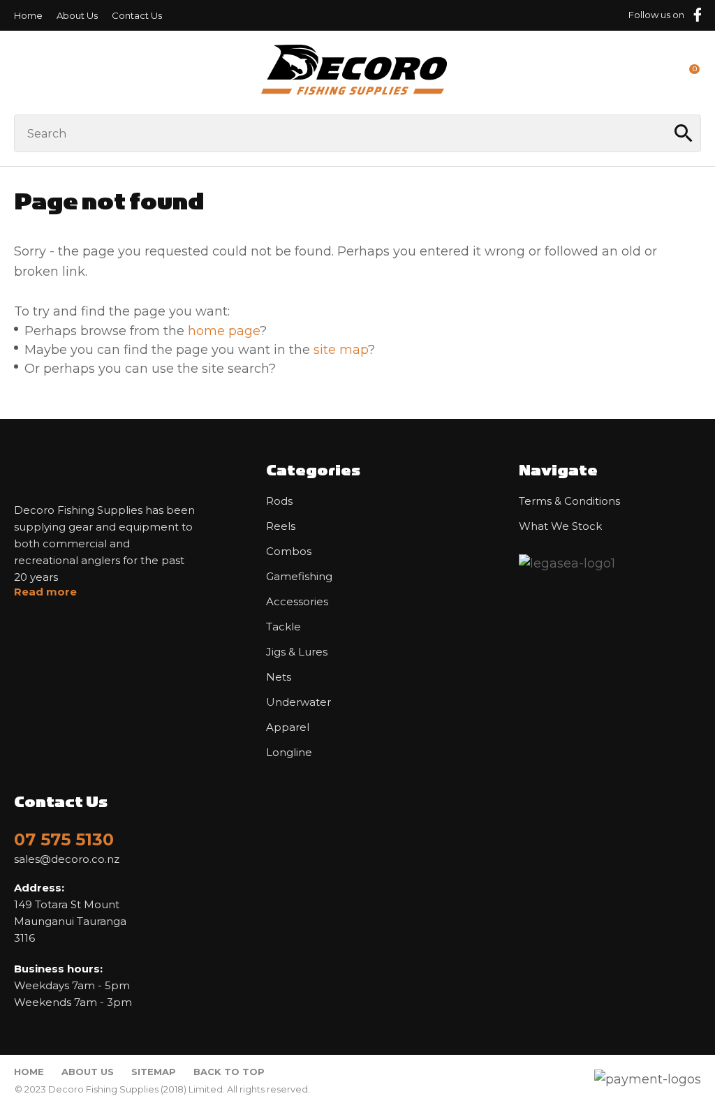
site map (341, 349)
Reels (280, 526)
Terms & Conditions (569, 501)
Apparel (287, 727)
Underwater (298, 702)
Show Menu (22, 72)
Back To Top (229, 1071)
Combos (288, 551)
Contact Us (137, 15)
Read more (45, 592)
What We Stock (560, 526)
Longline (289, 752)
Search (684, 133)
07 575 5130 (64, 839)
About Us (77, 15)
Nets (278, 677)
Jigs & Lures (296, 652)
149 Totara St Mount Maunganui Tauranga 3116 (70, 913)
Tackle (283, 627)
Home (28, 15)
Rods (279, 501)
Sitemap (153, 1071)
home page (224, 331)
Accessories (297, 601)
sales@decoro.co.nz (66, 859)
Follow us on (656, 14)
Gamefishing (299, 576)
